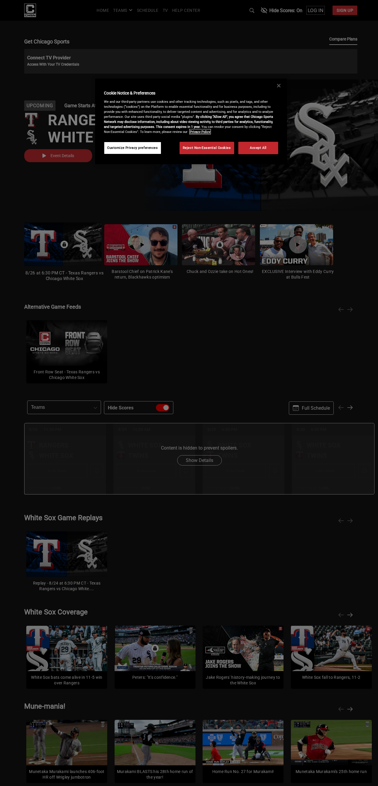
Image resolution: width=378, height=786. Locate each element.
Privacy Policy (200, 132)
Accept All (258, 148)
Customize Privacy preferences (132, 148)
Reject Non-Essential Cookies (207, 148)
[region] (191, 121)
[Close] (278, 85)
